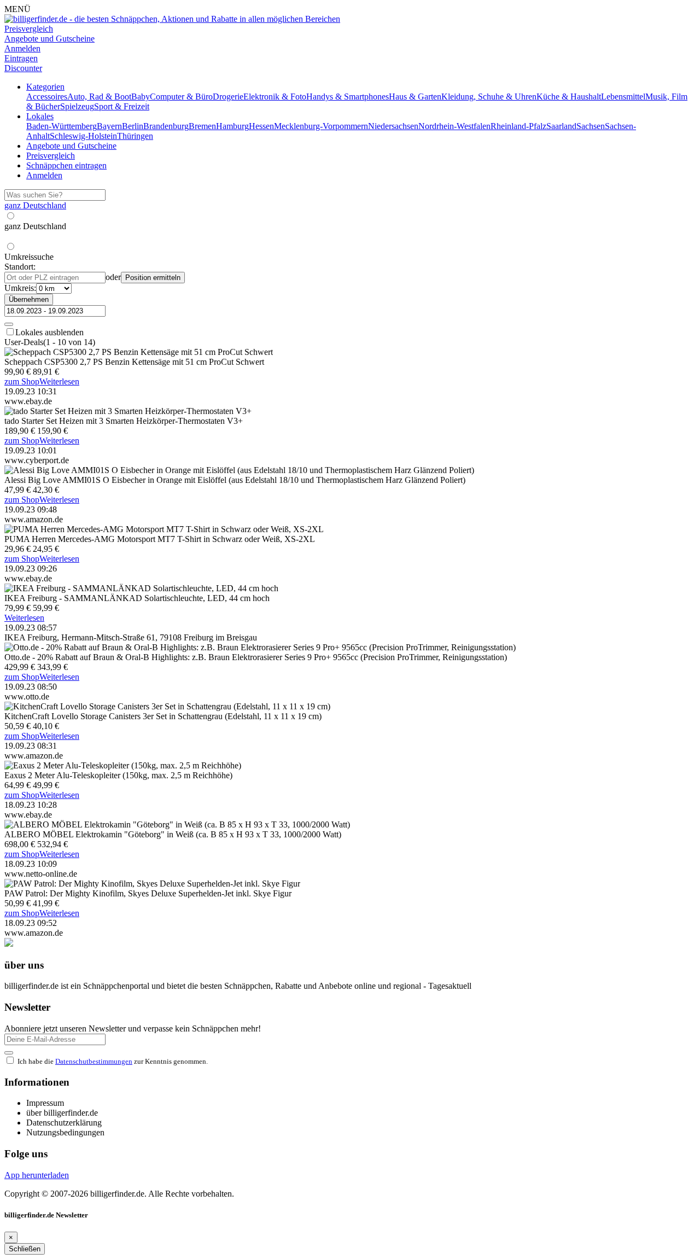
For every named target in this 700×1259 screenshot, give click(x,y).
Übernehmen (29, 299)
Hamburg (232, 126)
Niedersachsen (393, 126)
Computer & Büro (181, 96)
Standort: (20, 266)
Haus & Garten (415, 96)
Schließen (24, 1249)
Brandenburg (166, 126)
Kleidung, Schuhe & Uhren (488, 96)
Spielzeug (77, 106)
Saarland (561, 126)
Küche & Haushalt (568, 96)
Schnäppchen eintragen (66, 165)
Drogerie (228, 96)
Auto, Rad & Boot (99, 96)
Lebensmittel (623, 96)
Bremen (202, 126)
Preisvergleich (50, 155)
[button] (45, 86)
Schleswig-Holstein (83, 136)
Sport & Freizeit (121, 106)
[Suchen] (8, 324)
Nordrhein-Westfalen (454, 126)
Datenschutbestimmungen (93, 1061)
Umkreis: (20, 288)
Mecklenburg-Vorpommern (321, 126)
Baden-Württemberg (61, 126)
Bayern (109, 126)
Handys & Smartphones (347, 96)
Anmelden (44, 175)
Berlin (132, 126)
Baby (140, 96)
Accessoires (46, 96)
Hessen (261, 126)
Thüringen (135, 136)
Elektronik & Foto (274, 96)
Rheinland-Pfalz (518, 126)
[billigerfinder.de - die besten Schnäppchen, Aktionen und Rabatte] (172, 19)
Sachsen (590, 126)
